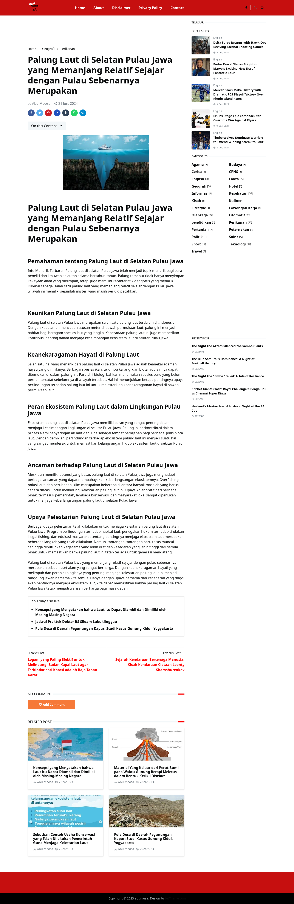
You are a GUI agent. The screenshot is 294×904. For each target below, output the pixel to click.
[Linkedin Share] (57, 112)
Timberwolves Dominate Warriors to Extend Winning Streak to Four (238, 140)
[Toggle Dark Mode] (255, 7)
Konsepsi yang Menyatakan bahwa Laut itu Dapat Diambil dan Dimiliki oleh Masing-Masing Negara (64, 771)
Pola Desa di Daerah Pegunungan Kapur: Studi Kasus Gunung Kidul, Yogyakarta (104, 628)
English (217, 38)
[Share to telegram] (82, 112)
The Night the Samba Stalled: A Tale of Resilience (228, 376)
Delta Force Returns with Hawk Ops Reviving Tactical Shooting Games (239, 44)
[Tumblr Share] (65, 112)
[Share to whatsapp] (74, 112)
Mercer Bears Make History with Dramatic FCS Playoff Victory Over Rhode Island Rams (238, 94)
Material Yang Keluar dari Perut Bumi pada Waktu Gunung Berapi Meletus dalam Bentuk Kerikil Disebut (146, 771)
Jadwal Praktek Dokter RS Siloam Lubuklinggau (76, 621)
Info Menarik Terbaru (45, 270)
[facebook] (246, 7)
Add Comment (54, 704)
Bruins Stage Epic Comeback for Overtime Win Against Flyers (237, 118)
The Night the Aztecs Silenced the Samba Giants (227, 346)
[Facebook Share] (31, 112)
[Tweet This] (39, 112)
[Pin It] (48, 112)
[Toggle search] (262, 8)
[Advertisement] (106, 30)
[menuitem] (80, 7)
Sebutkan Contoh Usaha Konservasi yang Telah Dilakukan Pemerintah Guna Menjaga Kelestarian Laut (64, 838)
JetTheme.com (175, 898)
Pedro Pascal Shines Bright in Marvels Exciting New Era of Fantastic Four (235, 68)
